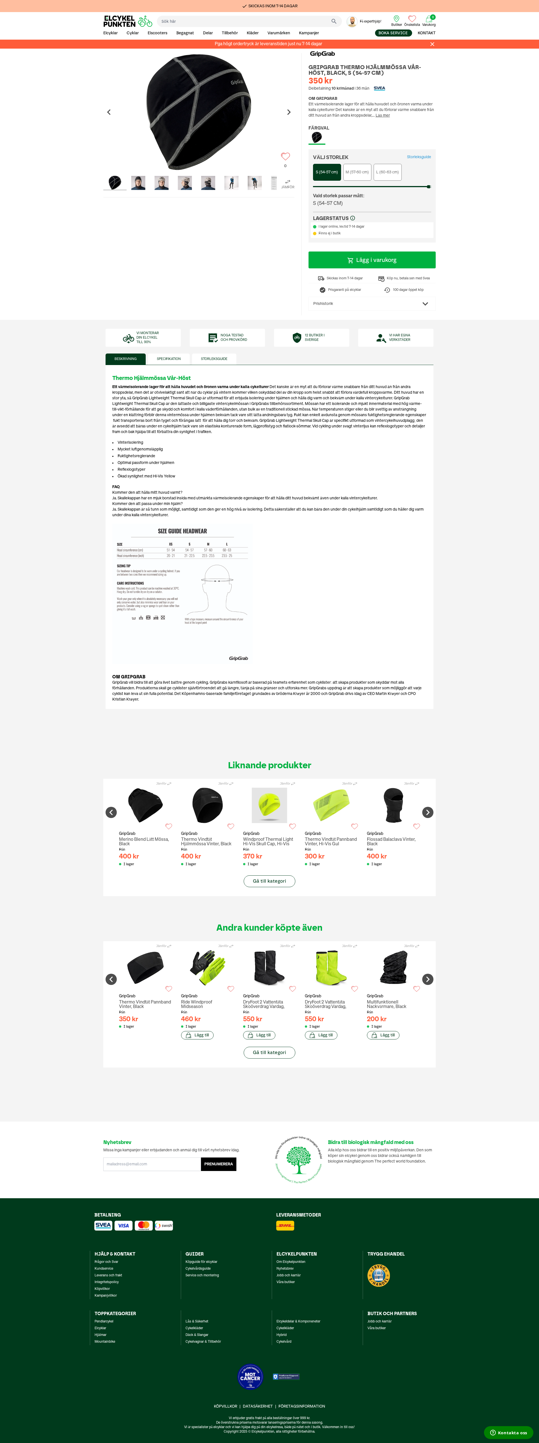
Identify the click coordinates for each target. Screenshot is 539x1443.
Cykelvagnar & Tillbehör (203, 1342)
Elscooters (157, 33)
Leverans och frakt (108, 1275)
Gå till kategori (269, 881)
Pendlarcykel (104, 1321)
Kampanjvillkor (106, 1295)
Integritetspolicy (107, 1282)
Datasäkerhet (258, 1406)
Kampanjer (309, 33)
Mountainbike (105, 1342)
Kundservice (104, 1268)
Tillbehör (230, 33)
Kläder (253, 33)
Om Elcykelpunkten (291, 1262)
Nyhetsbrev (285, 1268)
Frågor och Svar (106, 1262)
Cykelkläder (194, 1328)
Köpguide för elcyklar (201, 1262)
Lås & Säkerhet (197, 1321)
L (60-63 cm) (387, 172)
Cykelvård (284, 1342)
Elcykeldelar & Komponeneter (298, 1321)
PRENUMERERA (218, 1164)
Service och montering (202, 1275)
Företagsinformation (301, 1406)
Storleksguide (419, 157)
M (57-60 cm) (357, 172)
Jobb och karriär (289, 1275)
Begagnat (185, 33)
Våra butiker (286, 1282)
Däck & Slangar (197, 1335)
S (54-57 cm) (327, 172)
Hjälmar (100, 1335)
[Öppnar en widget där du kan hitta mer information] (508, 1433)
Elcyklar (110, 33)
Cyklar (133, 33)
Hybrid (282, 1335)
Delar (208, 33)
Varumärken (279, 33)
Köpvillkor (102, 1289)
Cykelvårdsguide (198, 1268)
